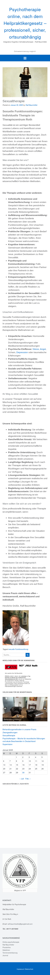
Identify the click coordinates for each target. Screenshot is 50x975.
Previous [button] (5, 708)
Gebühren (6, 950)
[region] (25, 709)
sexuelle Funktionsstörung (18, 649)
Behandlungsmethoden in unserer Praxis (19, 729)
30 (23, 772)
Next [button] (44, 708)
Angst (43, 349)
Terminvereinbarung (10, 953)
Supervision (7, 744)
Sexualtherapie (14, 101)
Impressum (20, 969)
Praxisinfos (7, 947)
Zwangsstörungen (10, 732)
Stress (36, 349)
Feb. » (28, 778)
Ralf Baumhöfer (31, 105)
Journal (5, 955)
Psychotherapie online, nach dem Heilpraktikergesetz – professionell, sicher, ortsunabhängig (25, 23)
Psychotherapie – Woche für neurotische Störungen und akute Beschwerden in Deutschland (24, 740)
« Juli (22, 778)
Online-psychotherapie (11, 942)
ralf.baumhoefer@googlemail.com (20, 924)
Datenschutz (29, 969)
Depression (22, 352)
